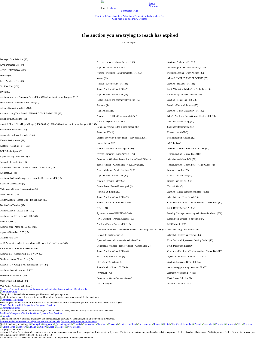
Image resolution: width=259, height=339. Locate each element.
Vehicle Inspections (26, 305)
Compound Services (45, 305)
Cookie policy (82, 289)
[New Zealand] (72, 326)
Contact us (52, 289)
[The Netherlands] (62, 324)
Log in (152, 3)
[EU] (238, 324)
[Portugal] (218, 324)
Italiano (112, 8)
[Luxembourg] (143, 324)
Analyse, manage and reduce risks (44, 321)
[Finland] (31, 326)
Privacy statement (66, 289)
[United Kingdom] (126, 324)
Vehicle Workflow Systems (35, 313)
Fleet (123, 10)
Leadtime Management (11, 313)
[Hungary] (229, 324)
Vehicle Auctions (8, 305)
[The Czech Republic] (180, 324)
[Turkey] (41, 326)
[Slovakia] (247, 324)
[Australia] (207, 324)
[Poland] (196, 324)
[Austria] (76, 324)
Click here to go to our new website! (129, 19)
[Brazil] (50, 326)
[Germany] (46, 324)
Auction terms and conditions (24, 289)
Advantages (128, 16)
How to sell (100, 16)
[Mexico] (60, 326)
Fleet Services (55, 313)
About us (42, 289)
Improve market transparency (14, 321)
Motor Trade (132, 10)
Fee (162, 16)
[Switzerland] (88, 324)
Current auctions (114, 16)
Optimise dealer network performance (79, 321)
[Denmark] (34, 324)
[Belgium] (101, 324)
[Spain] (165, 324)
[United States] (7, 326)
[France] (156, 324)
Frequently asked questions (147, 16)
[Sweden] (112, 324)
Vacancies (4, 289)
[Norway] (21, 326)
